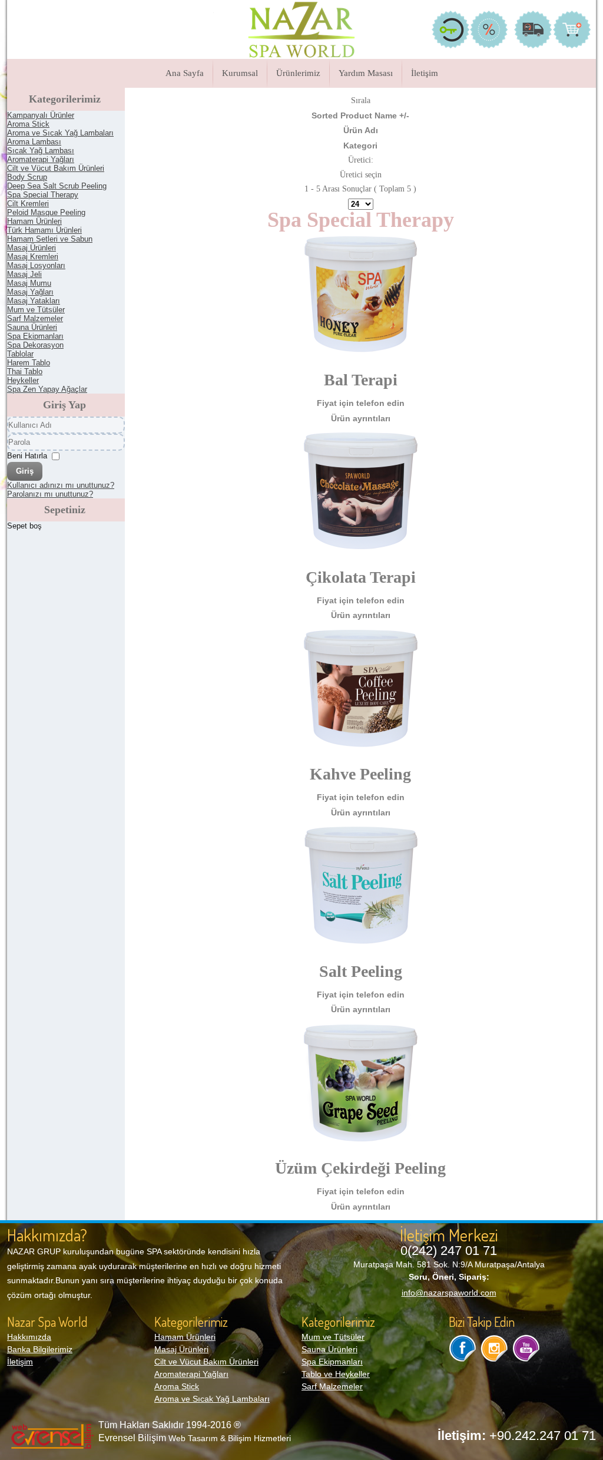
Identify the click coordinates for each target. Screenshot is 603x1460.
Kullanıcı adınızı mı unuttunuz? (60, 485)
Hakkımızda (29, 1337)
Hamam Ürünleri (185, 1337)
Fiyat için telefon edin (361, 403)
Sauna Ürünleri (329, 1349)
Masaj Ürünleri (181, 1349)
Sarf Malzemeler (332, 1386)
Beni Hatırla (27, 455)
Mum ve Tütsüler (333, 1337)
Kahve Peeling (360, 774)
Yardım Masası (366, 73)
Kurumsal (240, 73)
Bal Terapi (360, 380)
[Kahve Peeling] (360, 750)
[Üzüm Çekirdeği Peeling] (360, 1144)
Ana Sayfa (184, 73)
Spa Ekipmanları (332, 1361)
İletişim (424, 73)
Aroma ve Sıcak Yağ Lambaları (212, 1398)
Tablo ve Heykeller (336, 1374)
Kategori (360, 145)
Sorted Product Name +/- (360, 115)
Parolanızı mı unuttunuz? (50, 494)
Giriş (25, 471)
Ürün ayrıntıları (360, 418)
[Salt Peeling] (360, 947)
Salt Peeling (360, 971)
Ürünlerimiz (298, 73)
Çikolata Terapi (361, 577)
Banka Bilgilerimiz (39, 1349)
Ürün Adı (360, 130)
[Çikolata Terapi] (360, 552)
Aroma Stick (176, 1386)
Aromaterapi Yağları (191, 1374)
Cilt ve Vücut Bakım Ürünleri (206, 1361)
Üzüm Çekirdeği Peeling (360, 1168)
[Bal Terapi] (360, 356)
